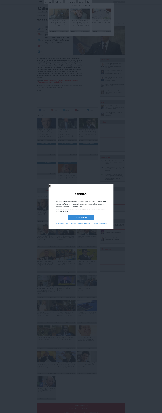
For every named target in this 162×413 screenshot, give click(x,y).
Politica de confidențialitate (100, 223)
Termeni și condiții (71, 223)
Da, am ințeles (81, 217)
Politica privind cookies (84, 223)
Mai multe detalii (59, 223)
